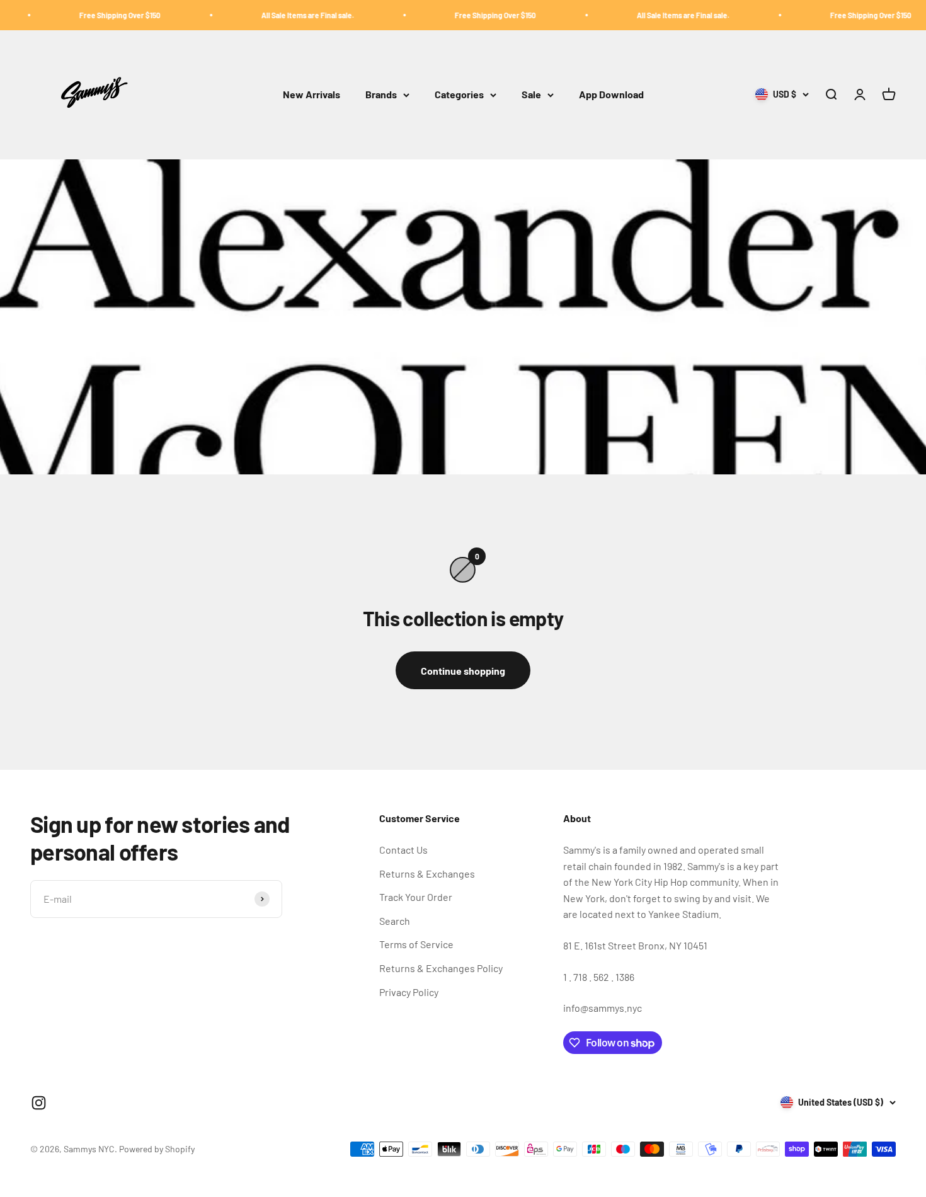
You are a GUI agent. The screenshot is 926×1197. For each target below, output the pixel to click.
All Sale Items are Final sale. (279, 15)
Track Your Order (415, 897)
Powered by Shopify (157, 1148)
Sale (531, 95)
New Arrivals (311, 95)
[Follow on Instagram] (38, 1102)
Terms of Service (416, 944)
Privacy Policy (408, 992)
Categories (459, 95)
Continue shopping (463, 671)
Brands (381, 95)
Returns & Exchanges (427, 873)
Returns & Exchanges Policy (441, 968)
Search (394, 921)
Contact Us (403, 850)
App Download (611, 95)
